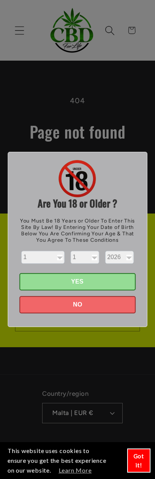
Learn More (75, 470)
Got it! (139, 460)
